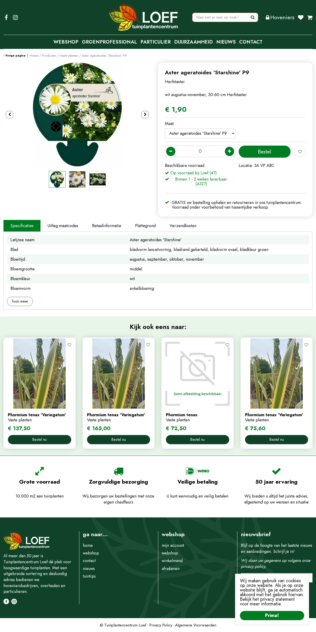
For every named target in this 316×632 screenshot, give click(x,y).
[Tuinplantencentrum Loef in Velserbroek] (143, 17)
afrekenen (171, 569)
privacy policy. (253, 566)
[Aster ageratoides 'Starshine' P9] (77, 115)
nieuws (89, 569)
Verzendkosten (183, 226)
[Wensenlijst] (301, 17)
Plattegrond (145, 226)
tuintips (89, 576)
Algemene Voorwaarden (195, 625)
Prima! (272, 615)
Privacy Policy (160, 625)
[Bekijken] (310, 17)
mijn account (173, 545)
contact (89, 561)
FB (6, 17)
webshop (91, 553)
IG (15, 17)
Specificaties (22, 226)
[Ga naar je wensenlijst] (302, 17)
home (88, 545)
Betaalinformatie (106, 226)
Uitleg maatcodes (62, 226)
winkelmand (172, 561)
